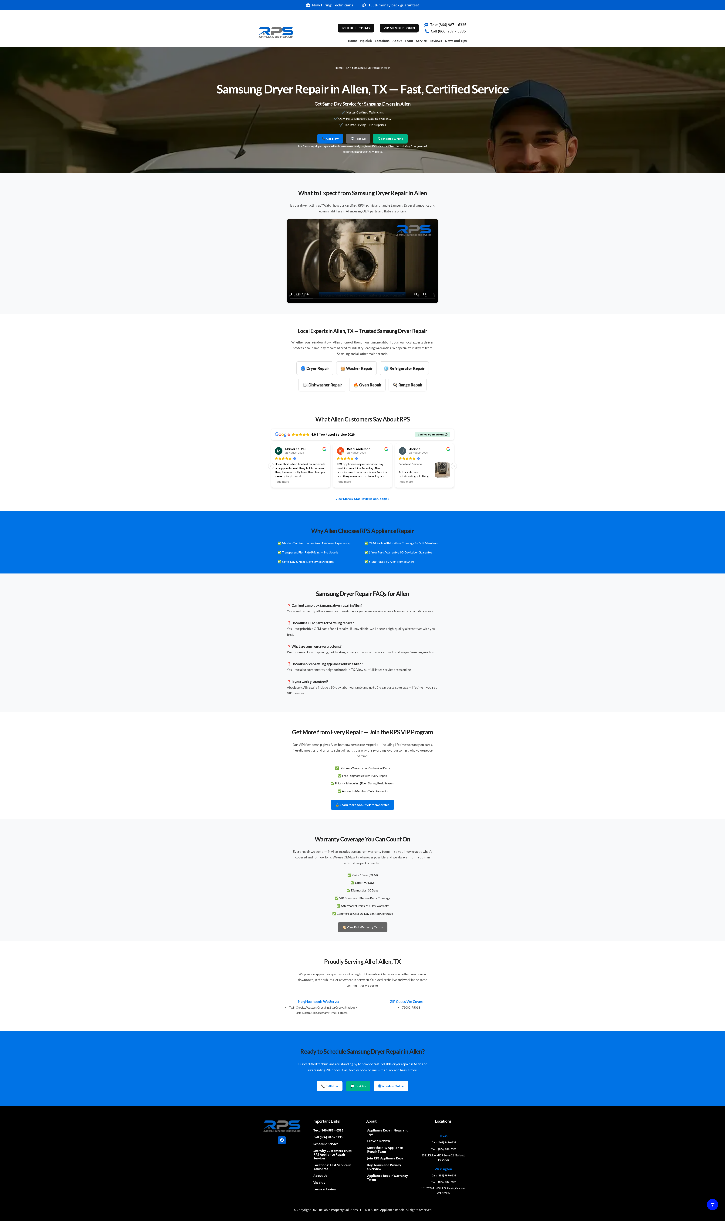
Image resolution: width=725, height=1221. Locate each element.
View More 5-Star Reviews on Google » (362, 498)
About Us (320, 1176)
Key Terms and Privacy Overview (384, 1167)
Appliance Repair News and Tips (387, 1132)
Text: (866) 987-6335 (444, 1149)
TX (347, 67)
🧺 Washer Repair (356, 368)
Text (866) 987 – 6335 (328, 1130)
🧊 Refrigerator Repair (404, 368)
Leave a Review (324, 1189)
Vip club (366, 41)
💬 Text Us (358, 138)
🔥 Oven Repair (367, 384)
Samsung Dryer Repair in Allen (371, 67)
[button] (454, 466)
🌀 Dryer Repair (315, 368)
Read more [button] (282, 482)
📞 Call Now (330, 138)
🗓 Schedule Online (390, 138)
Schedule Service (325, 1144)
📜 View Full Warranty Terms (362, 927)
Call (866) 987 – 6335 (327, 1137)
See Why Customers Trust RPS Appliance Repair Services (332, 1154)
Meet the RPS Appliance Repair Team (385, 1150)
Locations (382, 41)
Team (409, 41)
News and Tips (456, 41)
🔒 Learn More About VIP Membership (362, 805)
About (397, 41)
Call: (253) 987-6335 (443, 1175)
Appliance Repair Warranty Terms (387, 1178)
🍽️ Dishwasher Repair (322, 384)
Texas (443, 1136)
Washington (443, 1169)
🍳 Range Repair (407, 384)
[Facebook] (282, 1140)
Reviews (436, 41)
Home (352, 41)
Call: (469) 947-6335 (443, 1142)
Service (421, 41)
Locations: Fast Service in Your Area (332, 1167)
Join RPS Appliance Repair (386, 1158)
